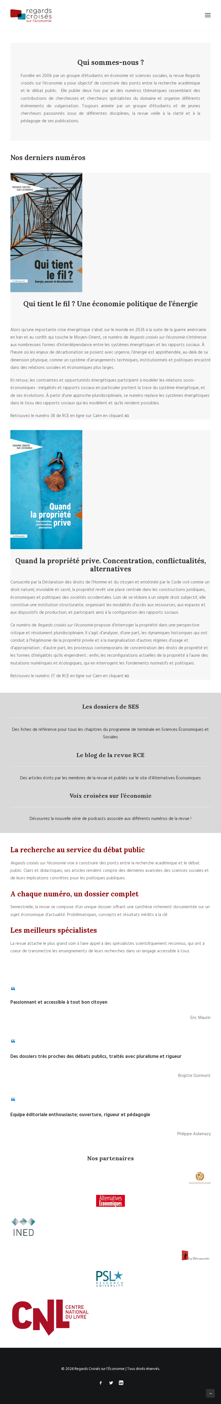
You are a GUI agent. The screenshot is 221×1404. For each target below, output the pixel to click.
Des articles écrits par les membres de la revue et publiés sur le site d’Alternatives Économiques (110, 778)
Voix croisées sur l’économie (110, 795)
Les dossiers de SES (110, 706)
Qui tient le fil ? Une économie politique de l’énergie (110, 303)
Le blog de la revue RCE (110, 755)
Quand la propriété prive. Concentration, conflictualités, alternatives (110, 565)
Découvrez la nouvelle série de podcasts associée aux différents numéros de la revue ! (110, 818)
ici (127, 415)
